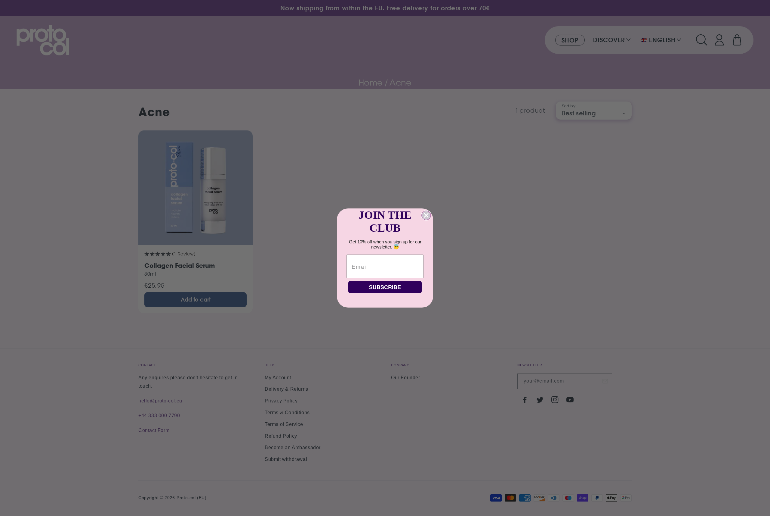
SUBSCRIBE (385, 287)
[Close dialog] (426, 215)
